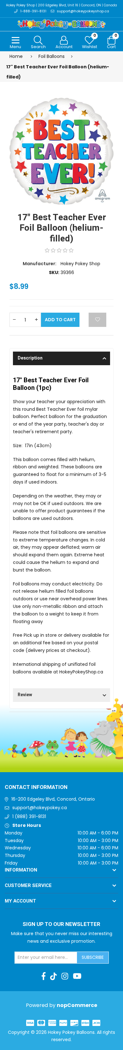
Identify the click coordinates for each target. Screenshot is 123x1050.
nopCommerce (77, 1005)
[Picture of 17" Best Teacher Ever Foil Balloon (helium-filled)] (61, 151)
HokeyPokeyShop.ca (81, 672)
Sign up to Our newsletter (61, 924)
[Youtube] (77, 976)
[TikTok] (53, 976)
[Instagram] (65, 976)
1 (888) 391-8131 (29, 816)
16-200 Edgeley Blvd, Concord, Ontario (53, 799)
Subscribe (93, 957)
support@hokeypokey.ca (39, 807)
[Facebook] (43, 976)
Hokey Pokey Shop (80, 263)
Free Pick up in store (35, 635)
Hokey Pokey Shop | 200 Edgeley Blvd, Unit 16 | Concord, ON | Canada (61, 5)
